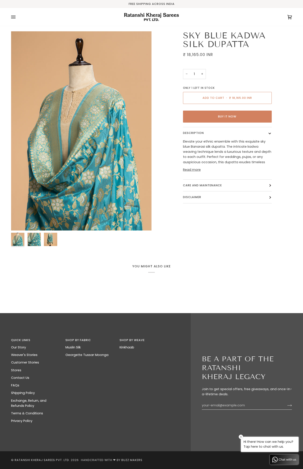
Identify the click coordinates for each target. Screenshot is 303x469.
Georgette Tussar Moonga (86, 355)
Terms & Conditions (27, 413)
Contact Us (20, 378)
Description (193, 133)
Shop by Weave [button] (132, 340)
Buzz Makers (131, 460)
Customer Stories (25, 362)
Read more (192, 169)
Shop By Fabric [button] (78, 340)
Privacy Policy (21, 421)
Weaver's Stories (24, 355)
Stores (16, 370)
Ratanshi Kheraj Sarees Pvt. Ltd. (42, 460)
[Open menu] (17, 17)
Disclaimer (192, 197)
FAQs (15, 385)
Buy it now (227, 116)
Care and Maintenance (202, 185)
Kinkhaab (127, 347)
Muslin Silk (73, 347)
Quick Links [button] (20, 340)
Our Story (18, 347)
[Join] (286, 405)
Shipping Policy (23, 393)
